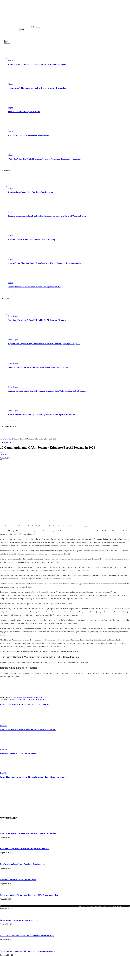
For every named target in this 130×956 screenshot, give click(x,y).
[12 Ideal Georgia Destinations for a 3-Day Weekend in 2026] (5, 845)
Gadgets (7, 298)
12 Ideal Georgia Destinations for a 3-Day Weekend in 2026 (24, 849)
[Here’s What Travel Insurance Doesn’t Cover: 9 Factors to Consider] (11, 724)
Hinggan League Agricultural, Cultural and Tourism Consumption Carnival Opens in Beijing (47, 216)
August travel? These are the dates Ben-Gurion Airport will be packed (37, 88)
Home (6, 41)
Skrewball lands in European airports (24, 112)
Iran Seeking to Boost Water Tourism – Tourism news (30, 192)
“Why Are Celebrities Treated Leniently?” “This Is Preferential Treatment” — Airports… (45, 159)
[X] (10, 465)
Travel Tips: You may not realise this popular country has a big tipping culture (33, 777)
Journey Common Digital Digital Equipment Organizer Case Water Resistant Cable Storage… (47, 391)
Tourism (7, 170)
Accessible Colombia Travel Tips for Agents (18, 753)
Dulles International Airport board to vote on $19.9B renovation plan (37, 64)
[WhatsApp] (25, 465)
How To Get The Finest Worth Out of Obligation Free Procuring (27, 936)
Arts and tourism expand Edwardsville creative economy (31, 239)
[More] (32, 465)
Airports (7, 43)
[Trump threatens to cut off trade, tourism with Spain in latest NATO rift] (19, 281)
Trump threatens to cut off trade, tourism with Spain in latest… (34, 287)
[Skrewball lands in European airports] (19, 106)
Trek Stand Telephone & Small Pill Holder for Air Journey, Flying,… (37, 320)
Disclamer (98, 906)
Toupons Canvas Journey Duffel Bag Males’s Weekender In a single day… (39, 367)
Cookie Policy (89, 906)
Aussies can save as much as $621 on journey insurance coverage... (27, 951)
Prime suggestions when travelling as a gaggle (19, 920)
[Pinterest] (18, 465)
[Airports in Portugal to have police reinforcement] (19, 129)
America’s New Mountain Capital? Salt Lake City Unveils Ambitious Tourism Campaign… (46, 263)
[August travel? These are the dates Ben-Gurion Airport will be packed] (19, 82)
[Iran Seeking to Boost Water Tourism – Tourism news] (19, 186)
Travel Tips (8, 439)
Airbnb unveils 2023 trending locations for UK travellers (25, 699)
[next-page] (13, 163)
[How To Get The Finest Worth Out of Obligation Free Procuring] (5, 932)
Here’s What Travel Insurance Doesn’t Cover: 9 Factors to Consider (28, 730)
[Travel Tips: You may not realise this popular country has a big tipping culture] (11, 771)
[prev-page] (9, 163)
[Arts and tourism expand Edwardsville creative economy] (19, 234)
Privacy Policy (107, 906)
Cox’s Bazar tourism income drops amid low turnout (27, 697)
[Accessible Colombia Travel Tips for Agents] (11, 747)
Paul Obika (3, 454)
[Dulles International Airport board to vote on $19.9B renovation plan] (19, 58)
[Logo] (7, 37)
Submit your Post (10, 426)
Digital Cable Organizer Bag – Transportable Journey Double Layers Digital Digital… (44, 344)
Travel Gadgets (13, 316)
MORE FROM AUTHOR (36, 704)
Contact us (81, 906)
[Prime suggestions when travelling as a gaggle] (5, 916)
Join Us (128, 906)
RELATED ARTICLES (11, 704)
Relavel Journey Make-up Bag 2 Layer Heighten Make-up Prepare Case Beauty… (42, 414)
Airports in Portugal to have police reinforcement (28, 135)
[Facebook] (3, 465)
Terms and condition (118, 906)
